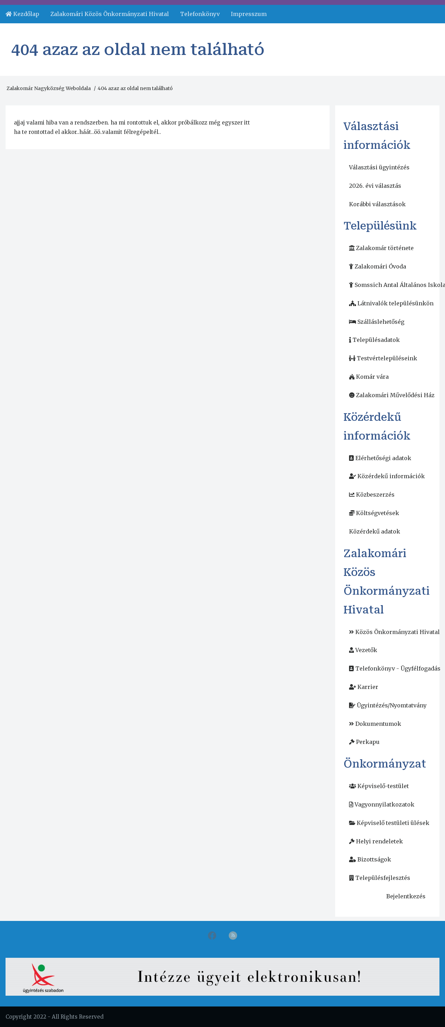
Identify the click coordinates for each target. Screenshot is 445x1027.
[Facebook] (212, 936)
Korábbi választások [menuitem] (377, 204)
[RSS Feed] (233, 936)
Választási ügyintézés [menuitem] (379, 167)
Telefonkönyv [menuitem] (200, 13)
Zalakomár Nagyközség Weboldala (49, 88)
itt (247, 122)
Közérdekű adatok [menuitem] (374, 531)
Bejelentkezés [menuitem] (406, 896)
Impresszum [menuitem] (249, 13)
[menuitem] (22, 14)
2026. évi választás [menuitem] (375, 185)
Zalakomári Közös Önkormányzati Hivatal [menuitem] (109, 13)
